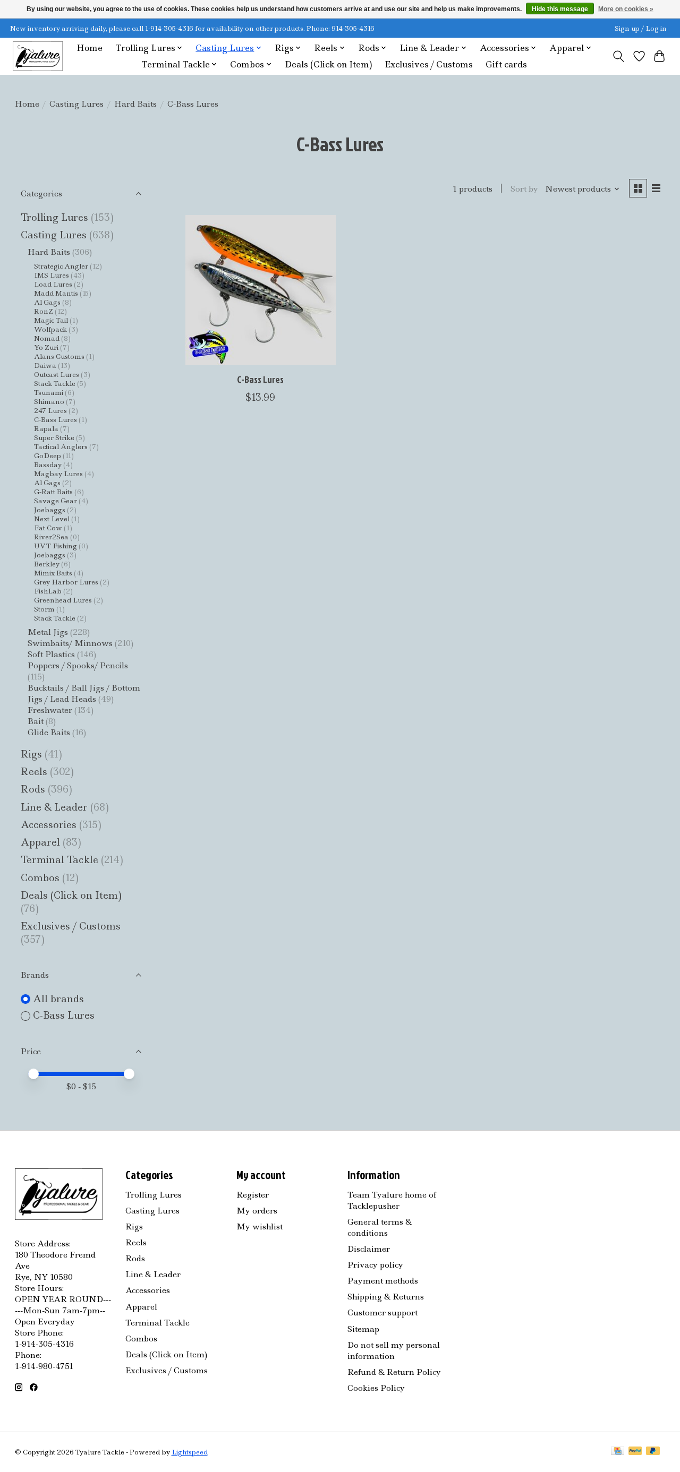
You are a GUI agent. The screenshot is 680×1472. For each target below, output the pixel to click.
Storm (44, 609)
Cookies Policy (376, 1387)
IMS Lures (51, 275)
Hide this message (560, 9)
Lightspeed (190, 1452)
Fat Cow (48, 527)
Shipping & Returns (385, 1296)
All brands (58, 999)
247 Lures (50, 410)
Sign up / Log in (641, 28)
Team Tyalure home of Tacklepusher (391, 1200)
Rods (33, 789)
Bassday (48, 464)
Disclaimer (368, 1248)
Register (252, 1194)
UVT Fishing (55, 545)
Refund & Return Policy (394, 1372)
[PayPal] (635, 1452)
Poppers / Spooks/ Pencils (78, 665)
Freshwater (50, 710)
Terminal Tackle (59, 859)
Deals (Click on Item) (328, 64)
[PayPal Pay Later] (653, 1452)
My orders (256, 1210)
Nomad (47, 338)
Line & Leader (54, 807)
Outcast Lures (56, 374)
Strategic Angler (61, 266)
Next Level (52, 518)
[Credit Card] (617, 1452)
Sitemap (363, 1329)
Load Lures (53, 284)
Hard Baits (135, 103)
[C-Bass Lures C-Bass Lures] (260, 290)
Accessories (50, 824)
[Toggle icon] (618, 56)
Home (89, 48)
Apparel (42, 842)
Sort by (524, 188)
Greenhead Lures (63, 600)
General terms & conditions (379, 1227)
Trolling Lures (54, 217)
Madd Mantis (56, 293)
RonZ (43, 311)
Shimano (49, 401)
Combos (40, 877)
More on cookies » (625, 9)
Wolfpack (50, 329)
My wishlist (259, 1226)
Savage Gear (55, 500)
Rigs (31, 754)
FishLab (48, 591)
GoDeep (47, 455)
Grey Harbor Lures (66, 582)
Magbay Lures (58, 473)
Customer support (382, 1312)
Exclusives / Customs (429, 64)
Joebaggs (49, 509)
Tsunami (48, 392)
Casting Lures (76, 103)
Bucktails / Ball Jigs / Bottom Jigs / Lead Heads (84, 693)
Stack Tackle (54, 383)
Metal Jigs (48, 632)
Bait (36, 721)
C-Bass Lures (55, 419)
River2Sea (51, 536)
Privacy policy (375, 1264)
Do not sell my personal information (393, 1350)
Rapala (46, 428)
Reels (34, 771)
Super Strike (54, 437)
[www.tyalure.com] (38, 56)
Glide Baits (49, 732)
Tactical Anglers (61, 446)
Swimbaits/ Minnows (70, 643)
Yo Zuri (46, 347)
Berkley (47, 564)
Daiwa (45, 365)
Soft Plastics (51, 654)
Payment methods (382, 1280)
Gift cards (506, 64)
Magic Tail (51, 320)
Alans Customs (59, 356)
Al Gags (47, 302)
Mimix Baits (53, 573)
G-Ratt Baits (53, 491)
